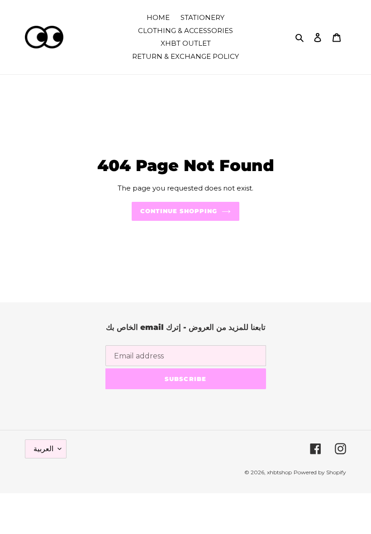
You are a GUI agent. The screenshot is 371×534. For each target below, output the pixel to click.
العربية (43, 448)
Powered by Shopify (320, 472)
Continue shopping (179, 211)
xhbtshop (279, 472)
